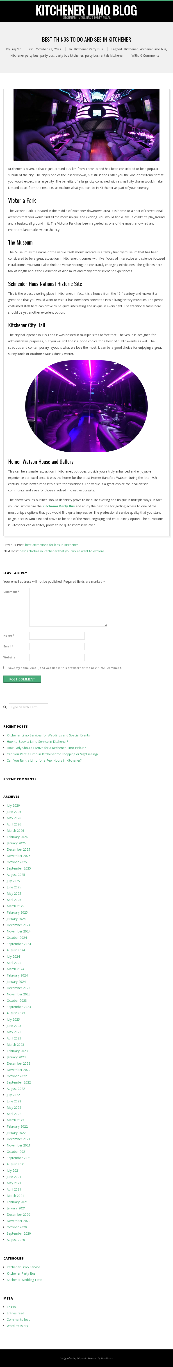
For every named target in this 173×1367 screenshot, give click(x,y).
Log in (11, 1307)
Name (8, 636)
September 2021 (19, 1158)
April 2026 (14, 824)
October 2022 (17, 1076)
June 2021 (14, 1177)
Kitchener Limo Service (23, 1267)
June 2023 (14, 1026)
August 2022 (16, 1088)
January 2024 (16, 981)
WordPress (107, 1358)
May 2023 (14, 1032)
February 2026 (17, 837)
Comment (11, 592)
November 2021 (18, 1145)
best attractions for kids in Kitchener (51, 545)
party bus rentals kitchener (104, 55)
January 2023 (16, 1057)
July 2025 (13, 881)
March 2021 (15, 1195)
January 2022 (16, 1133)
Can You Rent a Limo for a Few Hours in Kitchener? (44, 760)
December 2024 (18, 925)
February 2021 (17, 1202)
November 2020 (18, 1221)
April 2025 (14, 900)
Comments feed (18, 1319)
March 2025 (15, 906)
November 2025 (18, 856)
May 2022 (14, 1107)
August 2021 (16, 1164)
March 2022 (15, 1120)
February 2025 (17, 912)
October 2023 (17, 1000)
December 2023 (18, 988)
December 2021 (18, 1139)
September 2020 (19, 1233)
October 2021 (17, 1151)
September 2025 (19, 868)
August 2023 (16, 1013)
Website (9, 657)
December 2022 (18, 1063)
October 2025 (17, 862)
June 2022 (14, 1101)
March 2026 (15, 830)
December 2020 (18, 1214)
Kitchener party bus (24, 55)
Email (8, 646)
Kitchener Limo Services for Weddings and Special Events (48, 735)
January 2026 (16, 843)
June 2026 (14, 811)
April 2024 (14, 963)
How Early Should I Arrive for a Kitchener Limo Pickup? (46, 748)
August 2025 (16, 874)
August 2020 (16, 1240)
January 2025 (16, 919)
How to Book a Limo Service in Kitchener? (37, 741)
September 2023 (19, 1007)
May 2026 (14, 818)
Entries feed (15, 1313)
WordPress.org (17, 1326)
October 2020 (17, 1227)
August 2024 (16, 950)
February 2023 (17, 1051)
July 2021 (13, 1170)
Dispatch (81, 1358)
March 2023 (15, 1044)
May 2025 (14, 893)
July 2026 (13, 805)
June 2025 (14, 887)
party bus (47, 55)
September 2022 (19, 1082)
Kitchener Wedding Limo (24, 1280)
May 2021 (14, 1183)
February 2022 (17, 1126)
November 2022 (18, 1070)
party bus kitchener (69, 55)
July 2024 (13, 956)
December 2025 (18, 849)
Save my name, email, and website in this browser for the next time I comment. (65, 668)
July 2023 (13, 1019)
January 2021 (16, 1208)
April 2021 (14, 1189)
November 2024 (18, 931)
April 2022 (14, 1114)
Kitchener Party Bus (88, 49)
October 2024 (17, 937)
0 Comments (149, 55)
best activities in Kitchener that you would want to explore (62, 551)
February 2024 (17, 975)
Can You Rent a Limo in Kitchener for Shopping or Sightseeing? (52, 754)
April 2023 (14, 1038)
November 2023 (18, 994)
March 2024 (15, 969)
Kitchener (131, 49)
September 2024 (19, 944)
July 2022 (13, 1095)
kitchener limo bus (153, 49)
